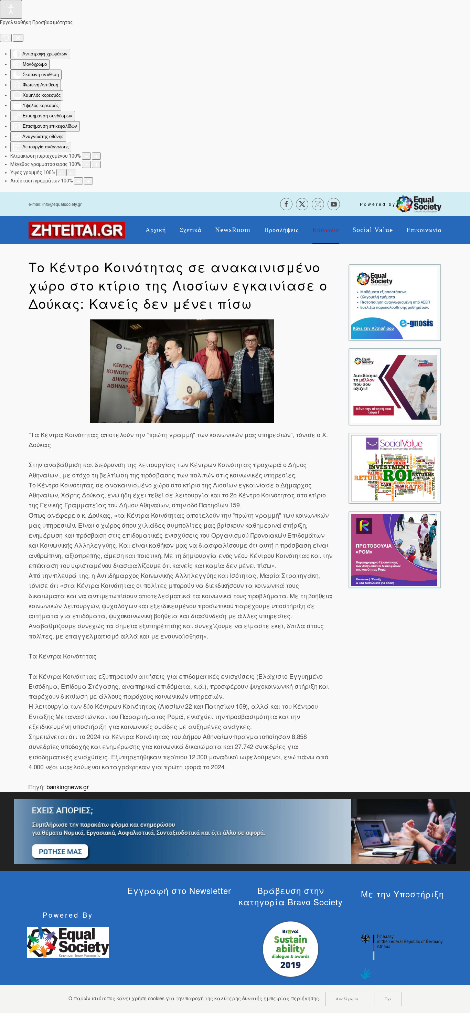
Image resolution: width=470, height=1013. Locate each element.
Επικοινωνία (424, 230)
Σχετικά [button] (190, 230)
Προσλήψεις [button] (281, 230)
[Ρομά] (394, 549)
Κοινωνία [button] (325, 230)
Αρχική (156, 230)
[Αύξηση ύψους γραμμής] (70, 172)
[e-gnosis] (394, 302)
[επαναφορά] (6, 38)
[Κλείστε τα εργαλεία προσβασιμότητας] (18, 38)
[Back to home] (77, 230)
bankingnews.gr (67, 786)
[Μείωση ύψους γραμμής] (60, 172)
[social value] (394, 467)
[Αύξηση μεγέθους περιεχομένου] (96, 156)
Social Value (373, 230)
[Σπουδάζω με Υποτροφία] (394, 386)
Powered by (378, 204)
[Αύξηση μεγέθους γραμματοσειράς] (96, 164)
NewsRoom (232, 230)
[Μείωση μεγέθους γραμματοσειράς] (86, 164)
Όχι (388, 998)
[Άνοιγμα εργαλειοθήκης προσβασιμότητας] (11, 9)
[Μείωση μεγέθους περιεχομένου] (86, 156)
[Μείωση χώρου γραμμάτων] (78, 180)
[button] (182, 371)
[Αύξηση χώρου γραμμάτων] (88, 180)
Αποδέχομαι (347, 998)
